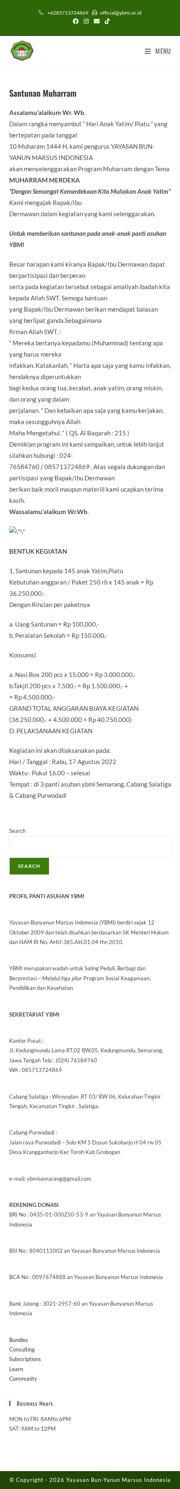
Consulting (22, 1349)
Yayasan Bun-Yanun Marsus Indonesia (118, 1480)
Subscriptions (25, 1359)
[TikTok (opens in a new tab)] (106, 21)
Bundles (18, 1340)
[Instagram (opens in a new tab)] (86, 21)
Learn (16, 1369)
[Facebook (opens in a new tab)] (75, 21)
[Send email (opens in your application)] (96, 21)
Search (17, 830)
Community (23, 1378)
